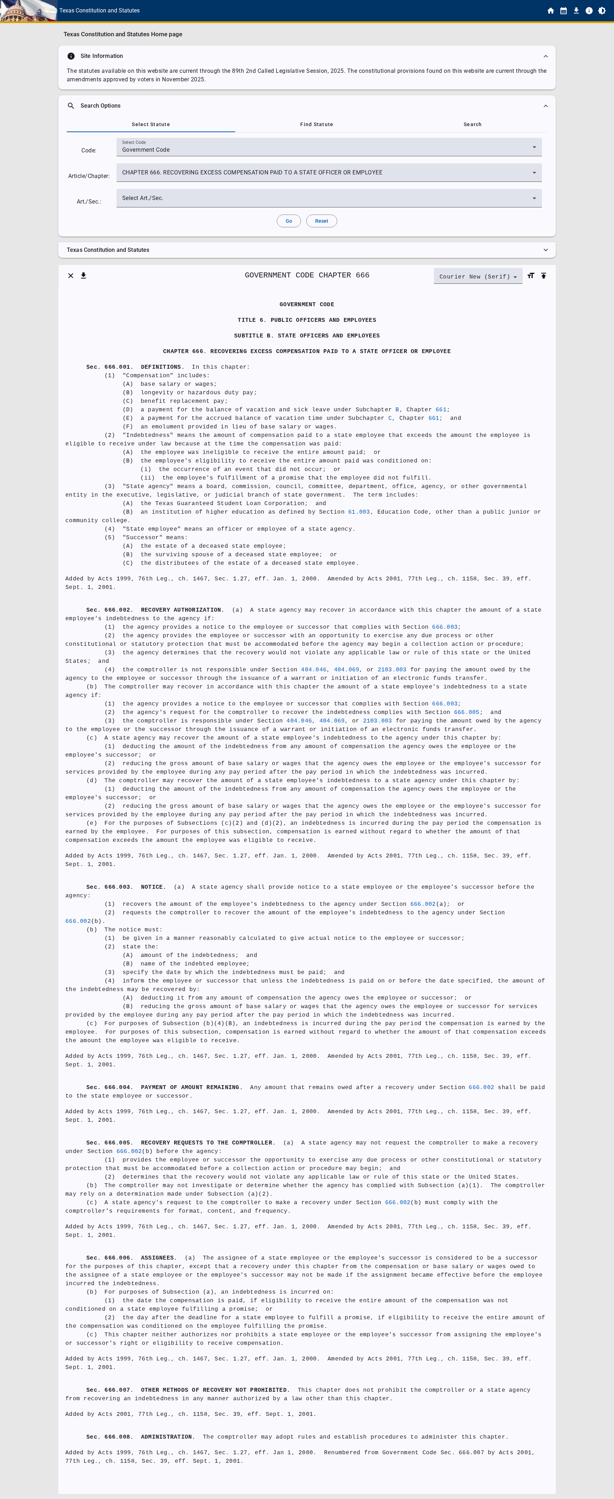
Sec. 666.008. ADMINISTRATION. (141, 1437)
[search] (307, 106)
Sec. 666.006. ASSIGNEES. (131, 1258)
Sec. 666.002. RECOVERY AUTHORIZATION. (155, 610)
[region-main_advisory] (307, 56)
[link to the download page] (576, 10)
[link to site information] (589, 10)
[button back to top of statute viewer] (543, 275)
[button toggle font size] (530, 275)
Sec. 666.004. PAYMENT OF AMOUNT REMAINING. (164, 1087)
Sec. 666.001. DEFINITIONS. (135, 367)
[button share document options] (83, 275)
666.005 (467, 712)
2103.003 (392, 670)
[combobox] (329, 150)
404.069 (347, 670)
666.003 (445, 627)
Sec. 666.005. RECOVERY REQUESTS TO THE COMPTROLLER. (181, 1143)
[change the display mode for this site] (602, 10)
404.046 (314, 670)
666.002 (423, 904)
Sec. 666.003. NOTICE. (126, 887)
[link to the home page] (550, 10)
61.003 (359, 512)
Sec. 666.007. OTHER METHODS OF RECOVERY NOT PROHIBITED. (188, 1390)
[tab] (151, 124)
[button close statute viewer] (70, 275)
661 (441, 410)
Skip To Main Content (342, 10)
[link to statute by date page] (563, 10)
